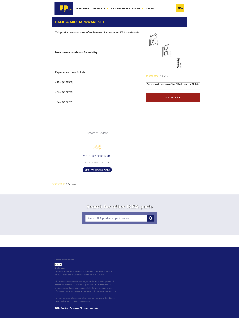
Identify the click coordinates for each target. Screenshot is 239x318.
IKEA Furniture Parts (90, 8)
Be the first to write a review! (97, 169)
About (150, 8)
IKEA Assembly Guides (125, 8)
